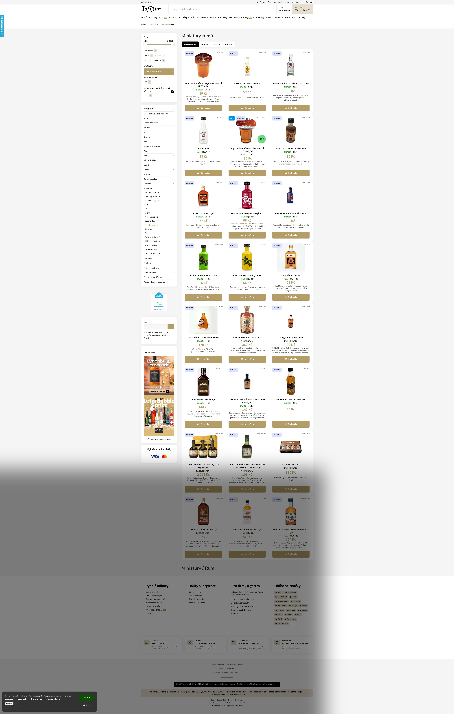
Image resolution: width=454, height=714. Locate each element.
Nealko (147, 155)
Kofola (289, 614)
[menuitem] (144, 17)
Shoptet (221, 672)
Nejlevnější (205, 44)
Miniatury (148, 188)
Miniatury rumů (151, 225)
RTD (145, 132)
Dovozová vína (151, 245)
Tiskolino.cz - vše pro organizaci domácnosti (227, 706)
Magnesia (303, 610)
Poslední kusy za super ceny (155, 282)
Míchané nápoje (151, 217)
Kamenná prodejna (154, 595)
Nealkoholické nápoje (198, 602)
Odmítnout (87, 705)
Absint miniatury (152, 192)
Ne (147, 81)
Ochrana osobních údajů (234, 700)
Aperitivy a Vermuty (153, 196)
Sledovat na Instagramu (161, 439)
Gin (146, 208)
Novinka (159, 55)
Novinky (147, 127)
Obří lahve (148, 258)
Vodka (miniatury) (152, 237)
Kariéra (234, 613)
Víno (145, 141)
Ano (148, 95)
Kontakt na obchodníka (241, 610)
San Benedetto (283, 623)
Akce (146, 118)
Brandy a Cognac (152, 200)
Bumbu (294, 597)
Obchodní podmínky (218, 700)
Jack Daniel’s (282, 597)
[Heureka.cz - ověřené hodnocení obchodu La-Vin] (159, 310)
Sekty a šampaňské (153, 253)
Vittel (280, 619)
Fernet (147, 204)
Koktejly (147, 183)
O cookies (212, 703)
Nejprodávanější (190, 44)
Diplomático (282, 606)
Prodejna (272, 2)
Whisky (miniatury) (153, 241)
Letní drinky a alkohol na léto (156, 113)
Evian (299, 614)
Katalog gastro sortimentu (242, 606)
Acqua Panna (291, 619)
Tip (147, 60)
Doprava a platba (153, 592)
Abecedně (228, 44)
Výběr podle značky (154, 610)
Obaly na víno (149, 263)
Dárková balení (150, 160)
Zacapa (304, 606)
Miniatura (159, 60)
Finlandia (281, 610)
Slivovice (148, 229)
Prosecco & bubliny (152, 146)
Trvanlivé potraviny (152, 268)
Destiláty (147, 137)
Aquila (280, 614)
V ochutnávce (283, 2)
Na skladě (150, 50)
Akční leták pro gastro (240, 603)
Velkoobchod (297, 2)
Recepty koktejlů (153, 606)
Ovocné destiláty (152, 221)
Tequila (148, 233)
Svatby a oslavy (195, 595)
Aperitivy (147, 165)
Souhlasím (86, 697)
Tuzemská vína (151, 249)
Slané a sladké (150, 272)
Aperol (280, 592)
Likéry (147, 213)
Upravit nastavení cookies (227, 668)
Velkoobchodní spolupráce (242, 599)
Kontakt (309, 2)
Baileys (294, 606)
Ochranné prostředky (153, 277)
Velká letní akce (151, 122)
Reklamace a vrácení (154, 602)
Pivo (145, 151)
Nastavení (9, 704)
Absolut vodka (283, 601)
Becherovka (292, 592)
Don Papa (296, 601)
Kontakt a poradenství (155, 599)
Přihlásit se (171, 326)
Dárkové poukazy (151, 179)
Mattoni (292, 610)
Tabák (146, 169)
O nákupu (261, 2)
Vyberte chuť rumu (154, 71)
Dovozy (147, 174)
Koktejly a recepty (196, 599)
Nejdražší (217, 44)
